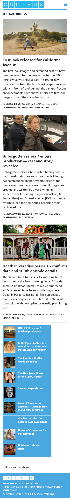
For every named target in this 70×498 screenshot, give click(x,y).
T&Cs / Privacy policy (49, 486)
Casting (7, 107)
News (25, 107)
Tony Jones (41, 213)
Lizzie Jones (37, 103)
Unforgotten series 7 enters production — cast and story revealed (28, 161)
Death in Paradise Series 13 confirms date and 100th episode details (35, 268)
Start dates (16, 317)
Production (26, 217)
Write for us (10, 490)
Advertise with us (13, 483)
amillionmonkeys (45, 493)
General (17, 107)
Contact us (31, 483)
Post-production (39, 107)
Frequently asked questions (19, 486)
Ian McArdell (42, 314)
